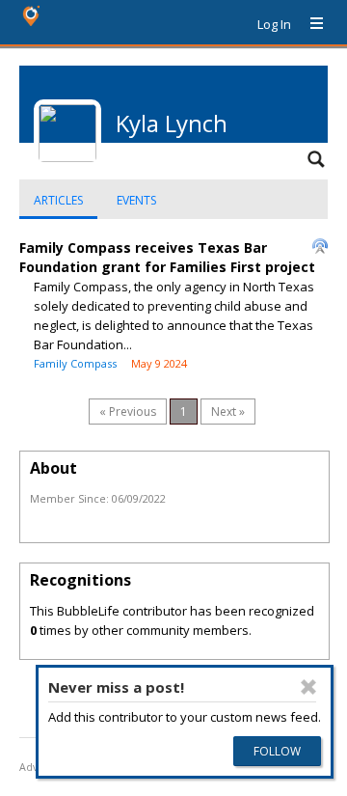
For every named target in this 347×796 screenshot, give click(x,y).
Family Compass (75, 363)
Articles (58, 200)
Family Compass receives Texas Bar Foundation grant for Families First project (167, 257)
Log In (274, 24)
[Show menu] (309, 24)
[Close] (308, 687)
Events (136, 200)
